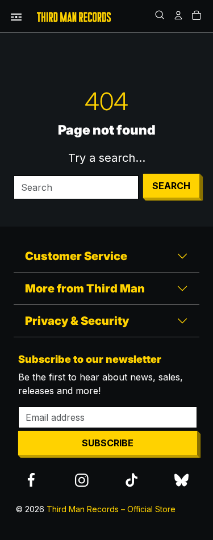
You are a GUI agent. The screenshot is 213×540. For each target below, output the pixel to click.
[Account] (179, 16)
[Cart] (197, 16)
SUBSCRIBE (107, 443)
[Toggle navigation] (16, 16)
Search (171, 185)
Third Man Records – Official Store (111, 509)
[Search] (161, 16)
